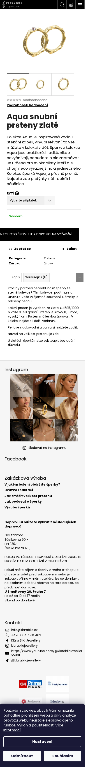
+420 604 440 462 (26, 635)
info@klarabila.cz (24, 630)
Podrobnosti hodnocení (27, 105)
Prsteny (49, 258)
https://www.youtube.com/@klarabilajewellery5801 (46, 653)
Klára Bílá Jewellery (26, 640)
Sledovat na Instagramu (47, 447)
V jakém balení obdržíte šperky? (32, 484)
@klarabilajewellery (26, 660)
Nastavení (42, 741)
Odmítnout (22, 755)
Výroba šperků (17, 507)
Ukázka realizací (19, 490)
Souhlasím (62, 755)
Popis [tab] (16, 277)
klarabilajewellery (24, 645)
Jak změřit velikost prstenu (28, 496)
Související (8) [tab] (36, 277)
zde (56, 334)
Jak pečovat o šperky (23, 501)
